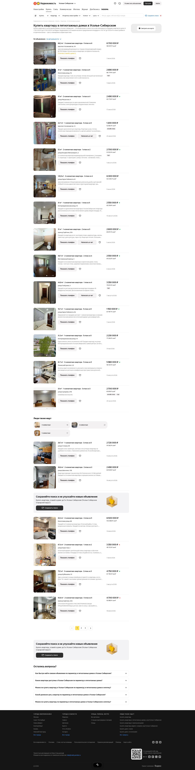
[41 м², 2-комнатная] (46, 107)
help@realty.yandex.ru (74, 755)
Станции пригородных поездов (101, 720)
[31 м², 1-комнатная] (46, 81)
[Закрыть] (160, 15)
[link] (157, 3)
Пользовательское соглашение (84, 742)
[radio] (81, 628)
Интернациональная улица (67, 206)
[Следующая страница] (90, 628)
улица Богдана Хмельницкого (67, 153)
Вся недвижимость (40, 742)
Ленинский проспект (65, 365)
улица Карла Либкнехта (65, 179)
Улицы (93, 723)
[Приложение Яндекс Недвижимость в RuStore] (160, 756)
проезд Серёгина (63, 232)
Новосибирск (38, 723)
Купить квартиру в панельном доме (132, 723)
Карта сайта (127, 742)
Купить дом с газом (126, 729)
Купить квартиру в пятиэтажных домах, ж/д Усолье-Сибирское (140, 720)
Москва (36, 717)
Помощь (118, 742)
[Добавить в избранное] (80, 58)
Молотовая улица (63, 73)
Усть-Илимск (66, 729)
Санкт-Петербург (39, 720)
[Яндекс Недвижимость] (45, 3)
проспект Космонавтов (65, 46)
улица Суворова (63, 392)
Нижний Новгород (40, 732)
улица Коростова (63, 548)
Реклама (51, 742)
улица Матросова (63, 99)
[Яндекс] (157, 766)
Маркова (65, 717)
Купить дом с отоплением (128, 732)
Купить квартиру (125, 717)
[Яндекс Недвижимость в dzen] (157, 742)
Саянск (64, 720)
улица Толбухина (63, 285)
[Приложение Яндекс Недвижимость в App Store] (149, 756)
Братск (64, 726)
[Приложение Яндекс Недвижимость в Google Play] (153, 756)
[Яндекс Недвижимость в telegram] (160, 742)
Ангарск (65, 732)
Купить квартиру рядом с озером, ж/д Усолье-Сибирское (139, 726)
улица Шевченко (63, 470)
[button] (119, 3)
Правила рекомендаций (105, 742)
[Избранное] (115, 3)
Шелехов (65, 723)
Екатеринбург (38, 726)
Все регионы (95, 717)
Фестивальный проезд (65, 259)
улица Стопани (63, 446)
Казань (36, 729)
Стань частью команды (64, 742)
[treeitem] (39, 9)
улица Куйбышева (64, 574)
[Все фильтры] (36, 16)
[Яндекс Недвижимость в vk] (153, 742)
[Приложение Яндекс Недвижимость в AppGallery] (156, 756)
